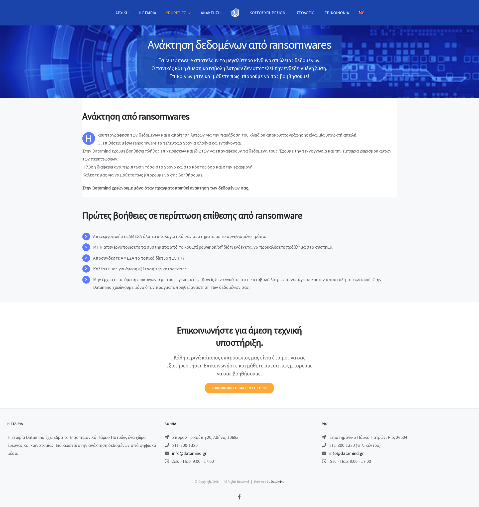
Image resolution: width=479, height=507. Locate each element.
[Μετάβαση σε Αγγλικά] (361, 12)
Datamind (277, 482)
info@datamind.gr (189, 453)
